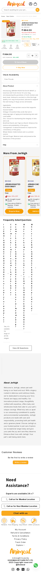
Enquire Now (14, 211)
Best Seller (10, 16)
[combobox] (20, 10)
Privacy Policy (20, 539)
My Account (20, 529)
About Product (8, 86)
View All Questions (20, 348)
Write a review (20, 462)
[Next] (39, 44)
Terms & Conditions (20, 536)
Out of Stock (21, 62)
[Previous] (23, 44)
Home (3, 16)
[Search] (3, 10)
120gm (8, 190)
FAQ (4, 145)
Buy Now (21, 67)
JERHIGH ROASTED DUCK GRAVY (12, 185)
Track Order (20, 542)
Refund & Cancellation (20, 533)
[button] (35, 4)
